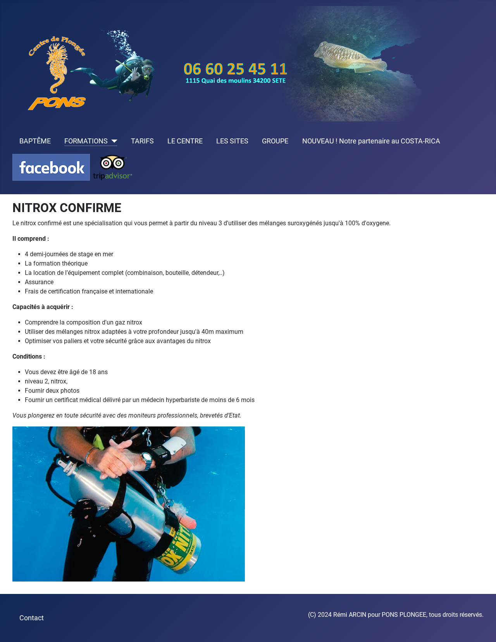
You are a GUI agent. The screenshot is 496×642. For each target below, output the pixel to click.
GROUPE (275, 141)
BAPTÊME (35, 141)
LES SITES (232, 141)
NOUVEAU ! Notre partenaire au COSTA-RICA (371, 141)
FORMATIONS (86, 141)
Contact (31, 618)
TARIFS (142, 141)
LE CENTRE (185, 141)
